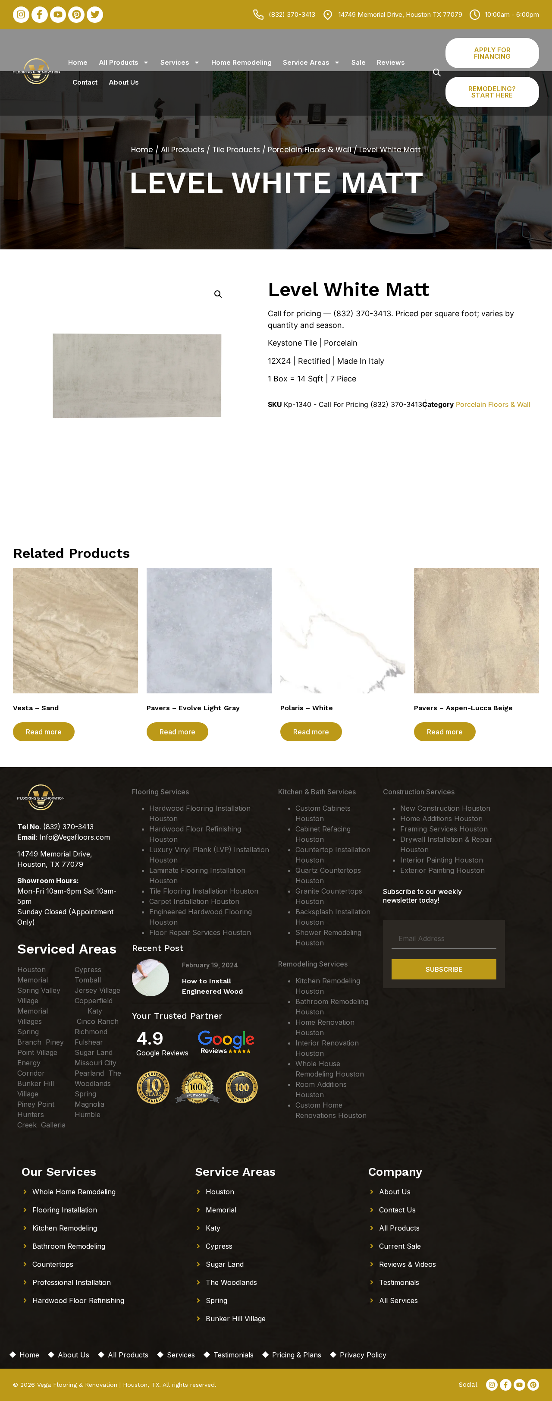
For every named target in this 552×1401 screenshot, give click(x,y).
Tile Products (236, 150)
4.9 (149, 1038)
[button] (218, 294)
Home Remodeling (241, 62)
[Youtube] (58, 14)
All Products (118, 62)
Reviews (391, 62)
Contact (84, 82)
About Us (124, 82)
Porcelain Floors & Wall (309, 150)
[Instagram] (21, 14)
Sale (358, 62)
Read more (44, 731)
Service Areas (306, 62)
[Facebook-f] (39, 14)
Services (174, 62)
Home (78, 62)
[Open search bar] (437, 72)
